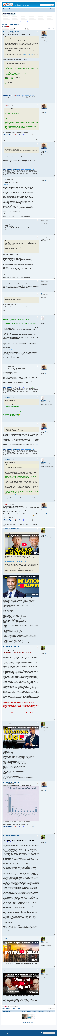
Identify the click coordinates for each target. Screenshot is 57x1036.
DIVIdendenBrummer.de (28, 95)
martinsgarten (7, 317)
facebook (17, 95)
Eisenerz (7, 411)
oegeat (7, 26)
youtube (14, 95)
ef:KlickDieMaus (6, 184)
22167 (45, 112)
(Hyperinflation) (18, 561)
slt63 (42, 533)
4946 (45, 535)
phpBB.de (33, 1021)
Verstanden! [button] (49, 1033)
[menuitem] (10, 9)
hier (37, 444)
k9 (5, 179)
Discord (22, 95)
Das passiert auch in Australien (9, 349)
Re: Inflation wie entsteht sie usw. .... (11, 528)
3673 (45, 323)
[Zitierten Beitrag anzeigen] (15, 533)
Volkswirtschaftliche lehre (28, 54)
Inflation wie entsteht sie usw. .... (12, 25)
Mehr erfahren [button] (10, 1033)
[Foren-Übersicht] (8, 4)
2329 (45, 180)
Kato (42, 219)
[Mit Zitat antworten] (37, 31)
